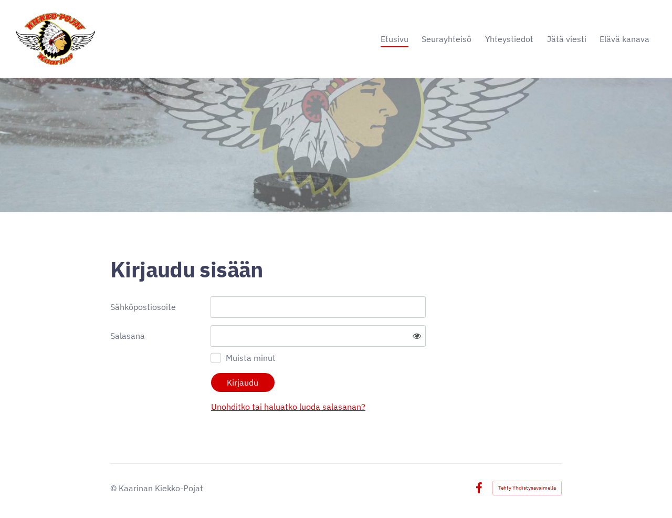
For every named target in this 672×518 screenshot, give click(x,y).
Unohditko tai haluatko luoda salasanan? (288, 406)
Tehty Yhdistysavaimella (527, 487)
